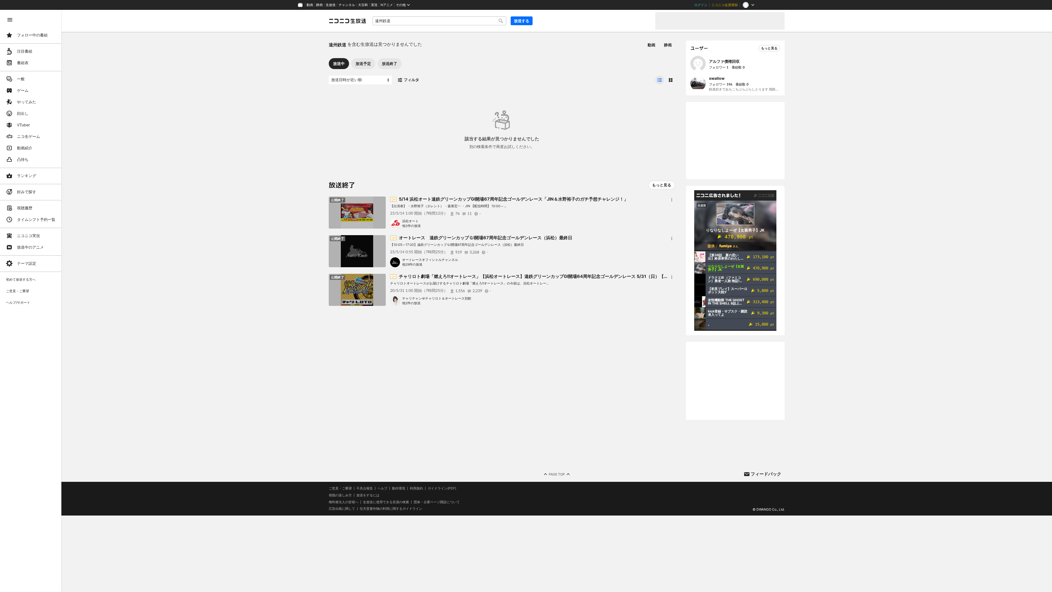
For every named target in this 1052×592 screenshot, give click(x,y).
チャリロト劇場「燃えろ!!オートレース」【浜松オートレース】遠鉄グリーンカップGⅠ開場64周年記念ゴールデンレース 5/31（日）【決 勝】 (538, 276)
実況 (374, 5)
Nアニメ (387, 5)
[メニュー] (671, 200)
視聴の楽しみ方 (340, 495)
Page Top (557, 474)
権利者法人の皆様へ (343, 502)
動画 (310, 5)
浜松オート (410, 221)
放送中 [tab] (339, 63)
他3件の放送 (411, 226)
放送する (521, 20)
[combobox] (439, 20)
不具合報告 (364, 488)
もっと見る (661, 185)
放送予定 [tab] (363, 63)
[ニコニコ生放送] (347, 20)
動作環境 (398, 488)
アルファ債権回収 (724, 61)
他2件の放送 (411, 303)
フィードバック (766, 474)
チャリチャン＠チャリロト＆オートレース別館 (436, 298)
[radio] (659, 80)
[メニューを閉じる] (9, 19)
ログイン (700, 5)
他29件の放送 (412, 264)
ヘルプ (382, 488)
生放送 (331, 5)
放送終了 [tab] (389, 63)
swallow (717, 78)
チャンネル (347, 5)
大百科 (363, 5)
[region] (30, 301)
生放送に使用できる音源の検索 (386, 502)
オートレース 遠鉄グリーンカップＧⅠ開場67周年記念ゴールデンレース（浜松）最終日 (485, 237)
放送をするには (367, 495)
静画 (319, 5)
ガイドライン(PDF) (442, 488)
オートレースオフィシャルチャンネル (430, 260)
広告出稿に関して (342, 508)
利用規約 (416, 488)
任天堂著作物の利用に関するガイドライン (391, 508)
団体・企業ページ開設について (437, 502)
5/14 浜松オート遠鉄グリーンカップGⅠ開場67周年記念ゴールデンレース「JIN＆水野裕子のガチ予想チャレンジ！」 (513, 199)
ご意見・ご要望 (340, 488)
